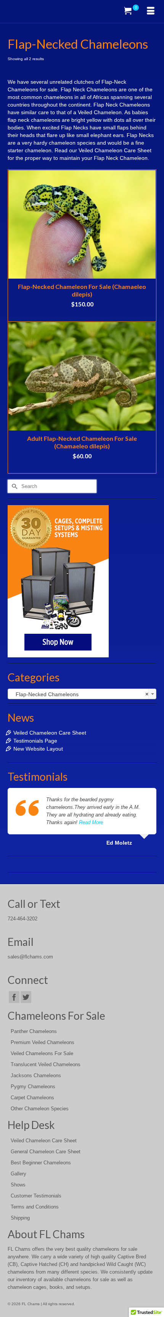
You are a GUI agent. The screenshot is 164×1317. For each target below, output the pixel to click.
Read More (91, 822)
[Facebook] (14, 997)
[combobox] (82, 694)
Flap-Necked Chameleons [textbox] (79, 694)
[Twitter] (26, 997)
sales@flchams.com (30, 957)
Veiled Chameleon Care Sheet (49, 733)
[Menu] (150, 11)
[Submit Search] (13, 486)
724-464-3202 (22, 919)
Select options (82, 315)
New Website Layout (38, 749)
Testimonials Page (35, 741)
